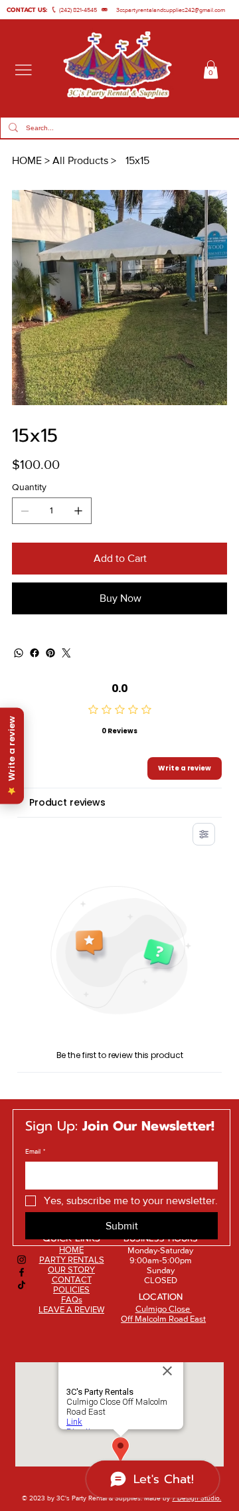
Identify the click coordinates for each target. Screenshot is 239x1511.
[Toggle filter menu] (204, 834)
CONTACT (72, 1280)
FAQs (71, 1299)
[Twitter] (66, 653)
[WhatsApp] (18, 653)
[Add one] (78, 510)
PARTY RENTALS (71, 1260)
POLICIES (71, 1289)
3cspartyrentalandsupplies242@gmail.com (170, 9)
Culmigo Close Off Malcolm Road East (163, 1314)
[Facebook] (34, 653)
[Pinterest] (50, 653)
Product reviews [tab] (67, 802)
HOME (71, 1250)
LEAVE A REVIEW (71, 1309)
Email (35, 1151)
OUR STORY (71, 1270)
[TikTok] (21, 1284)
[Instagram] (21, 1259)
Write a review (184, 768)
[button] (210, 69)
